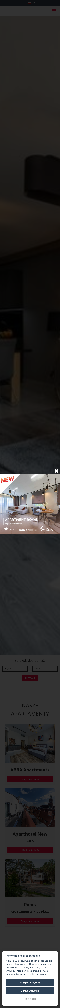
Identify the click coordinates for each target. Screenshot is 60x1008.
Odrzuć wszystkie (30, 990)
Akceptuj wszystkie (30, 982)
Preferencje (30, 999)
